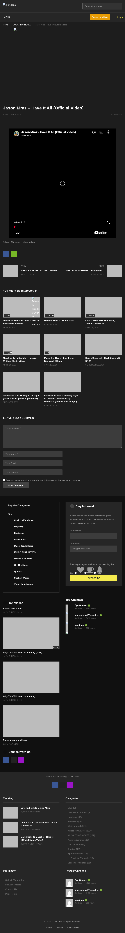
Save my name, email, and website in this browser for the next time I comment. (44, 480)
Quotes (18, 571)
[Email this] (14, 254)
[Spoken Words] (10, 579)
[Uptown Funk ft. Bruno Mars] (62, 307)
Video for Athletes (23, 584)
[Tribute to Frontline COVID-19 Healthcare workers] (21, 307)
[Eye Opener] (69, 608)
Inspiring (18, 526)
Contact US (73, 927)
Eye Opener (81, 605)
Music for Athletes (23, 546)
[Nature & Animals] (10, 559)
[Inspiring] (10, 527)
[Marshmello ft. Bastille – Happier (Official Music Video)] (21, 344)
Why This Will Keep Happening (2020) (22, 652)
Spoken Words (21, 578)
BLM (10, 514)
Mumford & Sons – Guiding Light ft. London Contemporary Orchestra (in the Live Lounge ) (61, 398)
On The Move (21, 565)
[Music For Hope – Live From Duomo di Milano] (62, 344)
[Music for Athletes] (10, 547)
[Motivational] (10, 540)
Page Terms (11, 894)
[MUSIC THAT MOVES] (10, 553)
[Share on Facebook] (6, 254)
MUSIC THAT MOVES (22, 25)
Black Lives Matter (12, 608)
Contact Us (11, 889)
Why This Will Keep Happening (19, 696)
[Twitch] (21, 760)
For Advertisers (13, 884)
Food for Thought (80, 858)
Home (5, 25)
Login (120, 17)
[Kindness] (10, 534)
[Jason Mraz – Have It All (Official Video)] (103, 344)
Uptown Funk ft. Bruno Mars (59, 320)
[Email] (14, 760)
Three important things (15, 740)
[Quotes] (10, 572)
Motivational (20, 539)
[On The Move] (10, 566)
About (59, 927)
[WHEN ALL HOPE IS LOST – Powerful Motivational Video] (31, 271)
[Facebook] (6, 760)
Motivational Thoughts (87, 615)
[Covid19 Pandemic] (10, 521)
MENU (7, 17)
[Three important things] (31, 721)
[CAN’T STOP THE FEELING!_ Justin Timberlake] (103, 307)
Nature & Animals (23, 558)
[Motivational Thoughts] (69, 618)
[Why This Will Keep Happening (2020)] (31, 633)
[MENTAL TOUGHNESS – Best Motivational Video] (94, 271)
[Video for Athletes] (10, 585)
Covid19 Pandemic (24, 520)
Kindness (19, 533)
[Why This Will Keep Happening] (31, 677)
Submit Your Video (15, 880)
